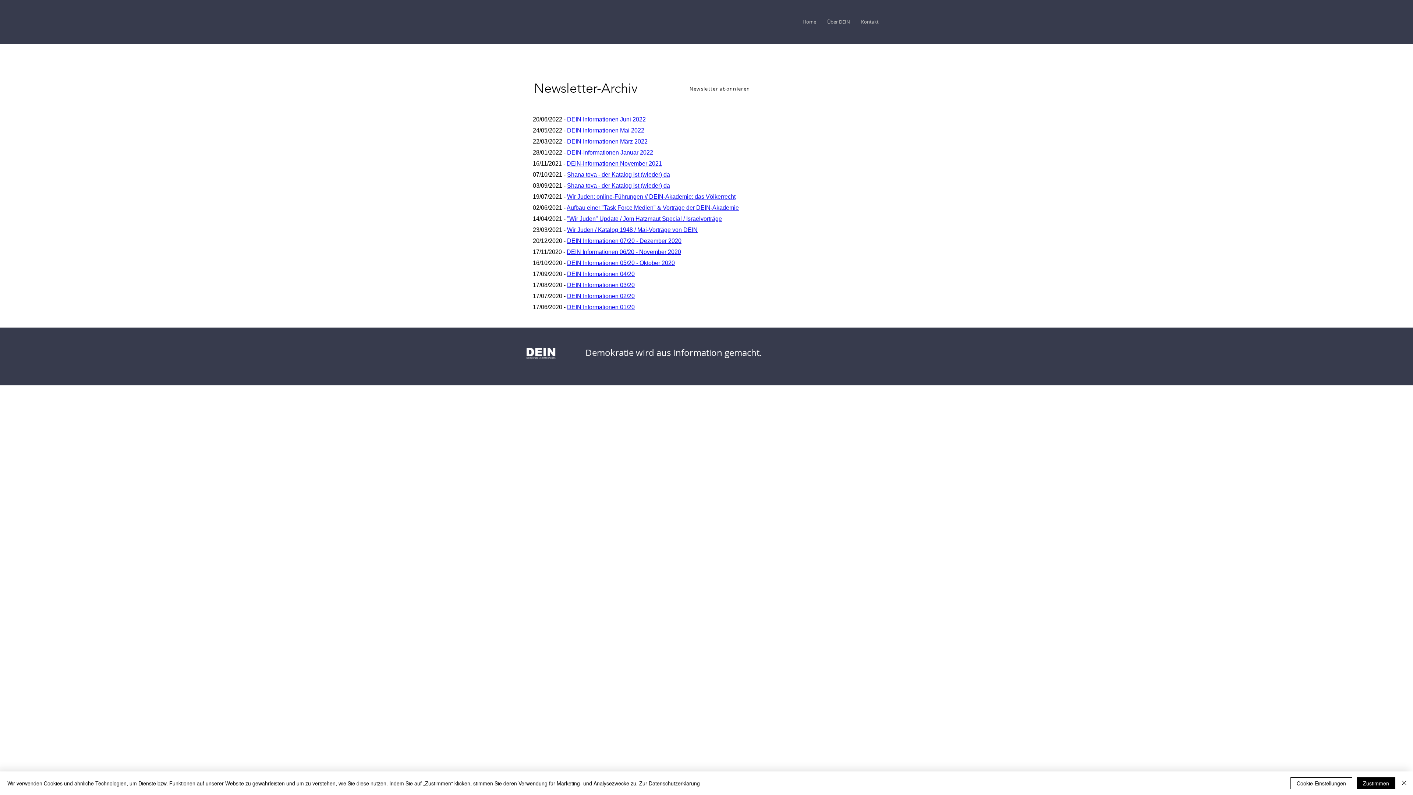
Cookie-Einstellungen (1321, 783)
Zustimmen (1376, 783)
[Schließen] (1404, 783)
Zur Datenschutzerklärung (669, 783)
